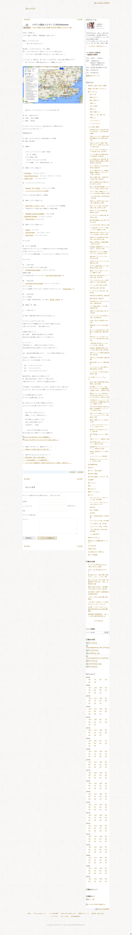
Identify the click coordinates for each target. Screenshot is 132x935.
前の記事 (27, 19)
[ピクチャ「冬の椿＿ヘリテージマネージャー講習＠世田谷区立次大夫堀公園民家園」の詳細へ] (91, 666)
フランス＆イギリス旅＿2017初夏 (99, 520)
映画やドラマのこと (94, 537)
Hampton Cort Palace (32, 188)
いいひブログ (54, 916)
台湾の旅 (92, 513)
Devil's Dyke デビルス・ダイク (35, 206)
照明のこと (93, 117)
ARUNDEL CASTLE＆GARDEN (34, 214)
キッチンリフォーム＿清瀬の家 (98, 456)
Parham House (30, 219)
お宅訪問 (90, 479)
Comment (80, 472)
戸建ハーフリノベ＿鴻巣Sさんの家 (99, 439)
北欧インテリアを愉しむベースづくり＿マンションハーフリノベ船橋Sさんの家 (99, 415)
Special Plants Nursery (31, 176)
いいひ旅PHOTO (94, 534)
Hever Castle (29, 235)
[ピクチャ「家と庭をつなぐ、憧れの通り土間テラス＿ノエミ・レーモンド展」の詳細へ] (92, 650)
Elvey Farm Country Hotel (53, 275)
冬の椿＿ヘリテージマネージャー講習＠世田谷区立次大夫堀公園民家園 (98, 609)
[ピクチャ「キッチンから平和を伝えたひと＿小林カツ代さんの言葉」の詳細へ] (91, 642)
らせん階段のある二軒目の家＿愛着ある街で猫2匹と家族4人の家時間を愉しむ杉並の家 (99, 161)
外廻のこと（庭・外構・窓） (98, 115)
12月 (89, 688)
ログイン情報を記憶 (30, 515)
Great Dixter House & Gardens (34, 283)
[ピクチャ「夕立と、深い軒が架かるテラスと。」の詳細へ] (97, 645)
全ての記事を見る (98, 620)
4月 (106, 690)
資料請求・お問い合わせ (97, 913)
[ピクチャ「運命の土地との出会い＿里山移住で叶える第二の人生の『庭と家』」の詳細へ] (97, 656)
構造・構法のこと (95, 100)
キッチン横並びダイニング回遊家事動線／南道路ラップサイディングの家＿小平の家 (99, 172)
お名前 (25, 501)
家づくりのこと (92, 92)
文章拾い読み (92, 549)
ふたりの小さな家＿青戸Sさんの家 (99, 225)
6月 (100, 679)
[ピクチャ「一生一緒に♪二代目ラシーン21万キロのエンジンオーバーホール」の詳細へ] (93, 663)
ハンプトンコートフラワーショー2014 (36, 191)
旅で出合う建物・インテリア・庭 (61, 27)
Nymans (27, 230)
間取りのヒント (94, 97)
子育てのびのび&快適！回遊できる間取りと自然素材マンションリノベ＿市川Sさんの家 (99, 408)
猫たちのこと (92, 489)
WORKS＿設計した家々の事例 (97, 85)
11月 (95, 688)
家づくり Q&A (64, 916)
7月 (95, 679)
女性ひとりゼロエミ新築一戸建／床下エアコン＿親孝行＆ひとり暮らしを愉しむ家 (99, 144)
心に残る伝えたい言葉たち (96, 552)
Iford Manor (27, 173)
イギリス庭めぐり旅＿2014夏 (41, 27)
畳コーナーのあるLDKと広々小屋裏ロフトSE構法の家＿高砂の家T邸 (99, 331)
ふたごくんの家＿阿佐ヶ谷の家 (98, 285)
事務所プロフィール (83, 913)
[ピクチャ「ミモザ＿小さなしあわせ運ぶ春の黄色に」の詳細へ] (91, 660)
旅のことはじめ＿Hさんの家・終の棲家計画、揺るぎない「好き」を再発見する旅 (98, 582)
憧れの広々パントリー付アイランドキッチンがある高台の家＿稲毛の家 (99, 338)
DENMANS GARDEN (30, 216)
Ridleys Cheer (28, 178)
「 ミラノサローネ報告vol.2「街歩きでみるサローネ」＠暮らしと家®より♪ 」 (47, 463)
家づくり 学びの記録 (94, 470)
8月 (89, 679)
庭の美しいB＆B (55, 299)
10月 (100, 688)
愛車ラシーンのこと (94, 492)
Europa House (67, 289)
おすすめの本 (92, 546)
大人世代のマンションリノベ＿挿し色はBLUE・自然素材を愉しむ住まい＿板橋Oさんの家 (99, 402)
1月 (95, 682)
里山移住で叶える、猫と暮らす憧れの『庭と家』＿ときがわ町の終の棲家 (99, 131)
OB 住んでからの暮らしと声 (68, 913)
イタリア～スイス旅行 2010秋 (99, 526)
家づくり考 (93, 94)
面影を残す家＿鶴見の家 (96, 298)
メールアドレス (27, 506)
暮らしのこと (92, 483)
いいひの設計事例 (53, 913)
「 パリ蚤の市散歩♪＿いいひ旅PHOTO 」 (36, 460)
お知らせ (90, 467)
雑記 (89, 486)
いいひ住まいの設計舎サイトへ (97, 46)
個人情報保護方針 (75, 916)
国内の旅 (92, 507)
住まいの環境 (93, 106)
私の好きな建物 (92, 473)
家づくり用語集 (92, 555)
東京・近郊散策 (94, 510)
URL (24, 510)
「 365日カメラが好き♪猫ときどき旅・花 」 (37, 449)
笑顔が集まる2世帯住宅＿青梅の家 (99, 295)
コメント (25, 519)
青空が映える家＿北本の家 (97, 288)
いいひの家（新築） (94, 127)
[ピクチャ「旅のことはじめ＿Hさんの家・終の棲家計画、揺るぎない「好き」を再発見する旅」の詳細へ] (93, 653)
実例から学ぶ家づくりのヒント (97, 88)
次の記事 (79, 19)
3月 (106, 679)
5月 (100, 690)
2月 (89, 682)
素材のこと (93, 109)
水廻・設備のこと (95, 112)
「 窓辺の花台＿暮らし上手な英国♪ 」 (35, 457)
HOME (29, 913)
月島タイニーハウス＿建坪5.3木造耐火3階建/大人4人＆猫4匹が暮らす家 (99, 138)
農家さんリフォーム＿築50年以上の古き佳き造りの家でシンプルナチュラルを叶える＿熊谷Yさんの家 (99, 395)
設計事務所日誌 (92, 464)
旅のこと (90, 495)
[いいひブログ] (31, 8)
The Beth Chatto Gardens (33, 270)
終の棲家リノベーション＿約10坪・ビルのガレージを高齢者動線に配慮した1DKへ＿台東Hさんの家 (99, 388)
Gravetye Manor (30, 232)
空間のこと (93, 103)
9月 (106, 698)
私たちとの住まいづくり (40, 913)
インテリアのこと (95, 120)
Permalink (72, 472)
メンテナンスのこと (95, 123)
